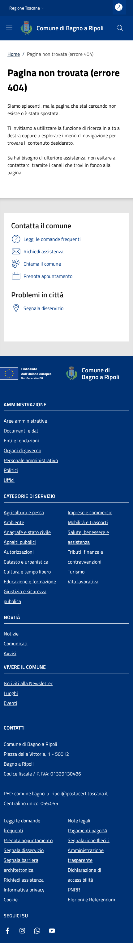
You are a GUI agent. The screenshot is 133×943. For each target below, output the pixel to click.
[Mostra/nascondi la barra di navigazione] (9, 28)
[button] (27, 8)
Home (13, 54)
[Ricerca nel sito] (120, 28)
